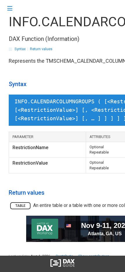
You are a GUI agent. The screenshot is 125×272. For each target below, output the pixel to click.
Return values (41, 49)
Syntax (20, 49)
